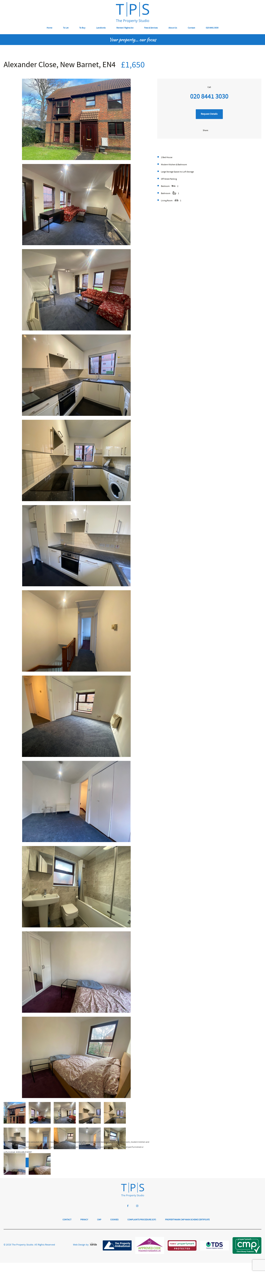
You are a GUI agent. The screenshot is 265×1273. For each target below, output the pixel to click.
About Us (173, 28)
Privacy (84, 1220)
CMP (99, 1220)
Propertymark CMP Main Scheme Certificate (187, 1220)
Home (49, 28)
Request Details (209, 114)
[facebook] (128, 1206)
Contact (191, 28)
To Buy (82, 28)
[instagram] (137, 1206)
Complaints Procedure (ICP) (141, 1220)
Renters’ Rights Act (124, 28)
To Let (66, 28)
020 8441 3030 (212, 28)
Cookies (114, 1220)
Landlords (101, 28)
